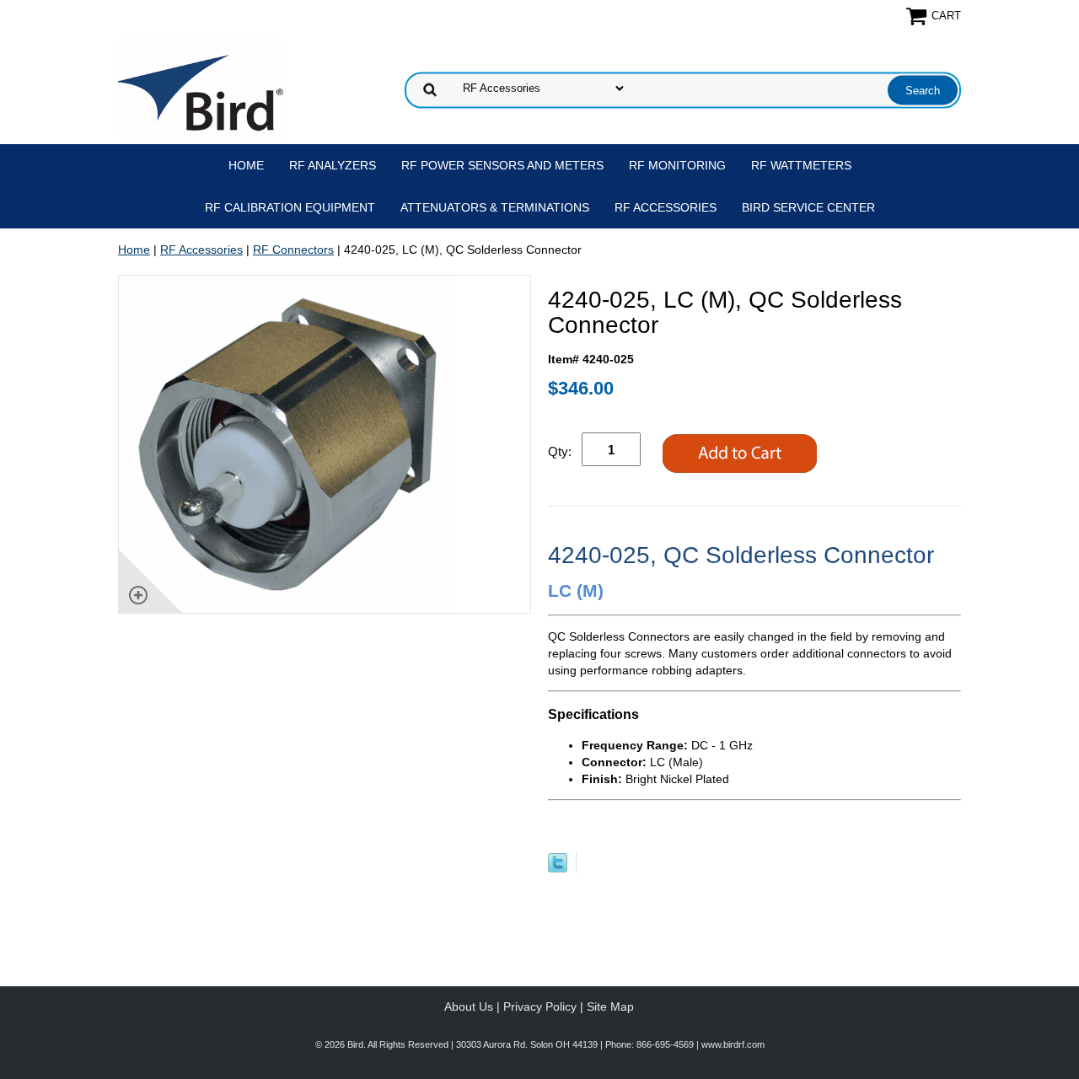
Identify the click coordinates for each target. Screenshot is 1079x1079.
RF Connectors (293, 249)
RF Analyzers (332, 165)
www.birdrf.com (733, 1044)
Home (246, 165)
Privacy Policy (540, 1006)
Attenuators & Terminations (494, 207)
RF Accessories (666, 207)
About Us (468, 1006)
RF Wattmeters (801, 165)
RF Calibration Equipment (290, 207)
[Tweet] (557, 868)
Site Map (610, 1006)
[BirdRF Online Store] (200, 88)
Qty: (560, 451)
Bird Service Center (808, 207)
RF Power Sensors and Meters (502, 165)
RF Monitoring (677, 165)
